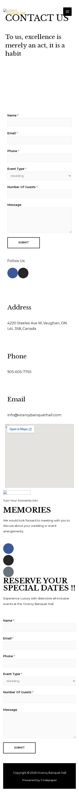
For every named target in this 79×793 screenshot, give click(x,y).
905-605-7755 (19, 372)
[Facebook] (8, 548)
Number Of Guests (22, 187)
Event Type (16, 169)
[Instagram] (8, 560)
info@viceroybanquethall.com (34, 415)
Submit (23, 242)
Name (12, 115)
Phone (13, 151)
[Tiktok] (8, 572)
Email (12, 133)
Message (14, 205)
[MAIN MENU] (67, 11)
